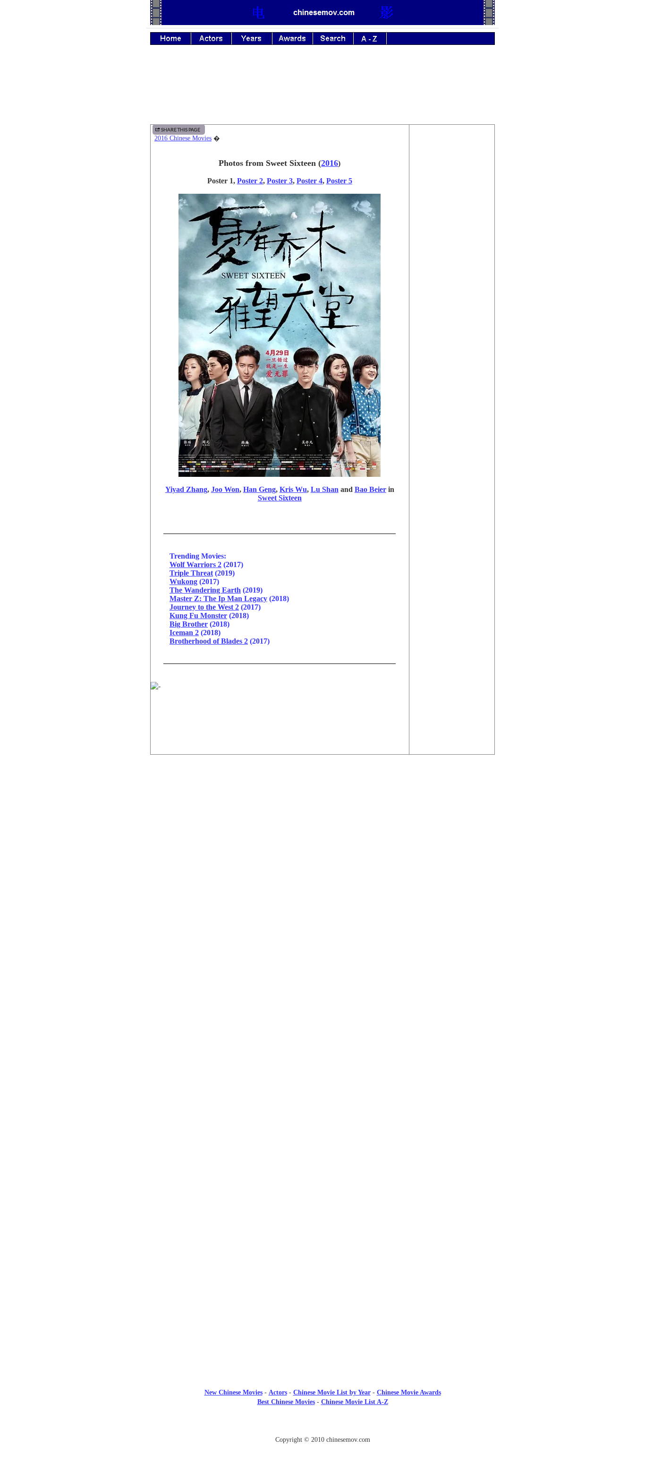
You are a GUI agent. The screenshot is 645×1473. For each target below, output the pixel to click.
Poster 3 (280, 181)
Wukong (183, 581)
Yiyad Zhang (186, 489)
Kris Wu (293, 489)
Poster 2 (250, 181)
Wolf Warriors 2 (195, 564)
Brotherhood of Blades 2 (209, 641)
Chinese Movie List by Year (332, 1392)
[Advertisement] (322, 91)
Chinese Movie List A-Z (354, 1401)
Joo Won (225, 489)
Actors (278, 1392)
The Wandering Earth (205, 590)
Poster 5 (339, 181)
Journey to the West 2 (204, 607)
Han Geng (259, 489)
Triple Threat (191, 573)
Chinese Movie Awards (409, 1392)
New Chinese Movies (233, 1392)
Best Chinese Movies (286, 1401)
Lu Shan (325, 489)
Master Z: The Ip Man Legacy (218, 598)
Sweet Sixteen (280, 498)
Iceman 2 (184, 633)
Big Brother (189, 624)
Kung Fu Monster (198, 616)
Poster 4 (309, 181)
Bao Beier (370, 489)
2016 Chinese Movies (183, 138)
